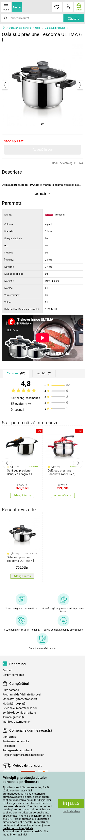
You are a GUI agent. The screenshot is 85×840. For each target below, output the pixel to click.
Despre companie (13, 674)
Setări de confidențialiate (18, 828)
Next (78, 463)
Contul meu (10, 736)
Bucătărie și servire (20, 27)
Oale (37, 27)
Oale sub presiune (55, 27)
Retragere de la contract (17, 750)
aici (25, 834)
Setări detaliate (71, 811)
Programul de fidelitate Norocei (22, 694)
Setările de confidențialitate (19, 712)
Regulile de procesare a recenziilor (23, 754)
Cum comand (11, 690)
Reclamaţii (9, 745)
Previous (7, 463)
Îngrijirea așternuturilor (17, 721)
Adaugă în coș (43, 149)
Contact (7, 670)
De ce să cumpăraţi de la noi (20, 708)
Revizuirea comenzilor (16, 741)
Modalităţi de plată (14, 703)
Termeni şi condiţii (13, 717)
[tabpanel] (42, 85)
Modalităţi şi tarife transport (20, 699)
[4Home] (4, 28)
